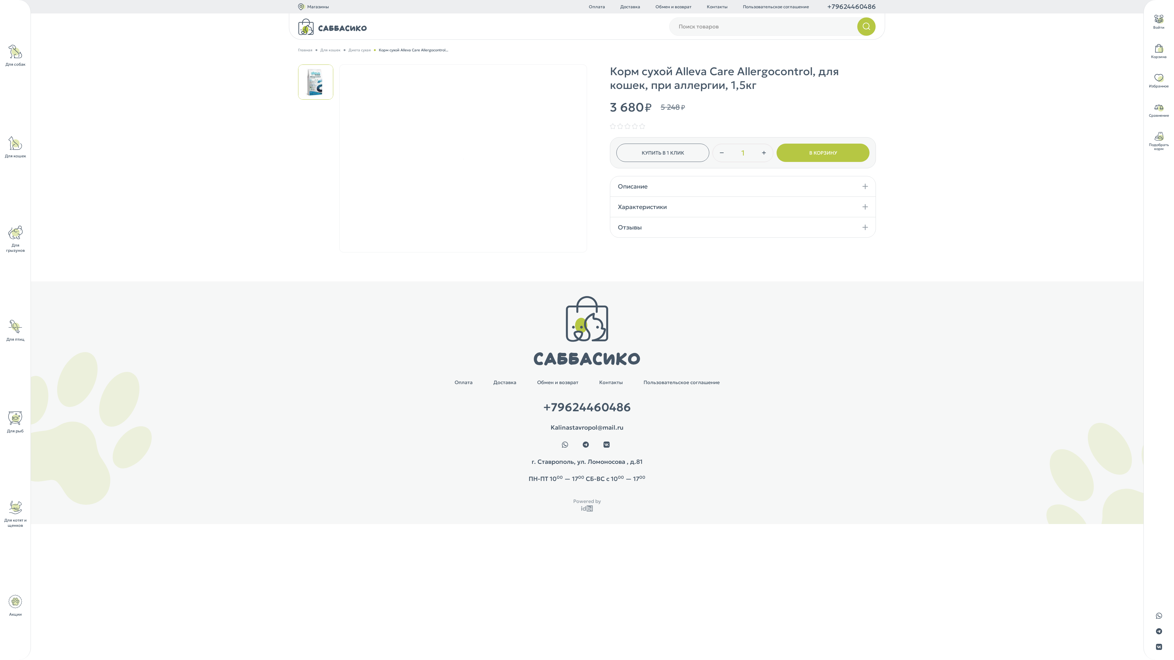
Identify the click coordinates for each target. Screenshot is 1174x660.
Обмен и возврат (673, 6)
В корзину (823, 153)
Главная (305, 50)
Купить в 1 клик (663, 153)
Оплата (597, 6)
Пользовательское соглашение (776, 6)
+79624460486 (851, 7)
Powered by (587, 501)
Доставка (630, 6)
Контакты (717, 6)
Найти (866, 26)
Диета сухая (360, 50)
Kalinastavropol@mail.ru (587, 427)
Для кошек (330, 50)
